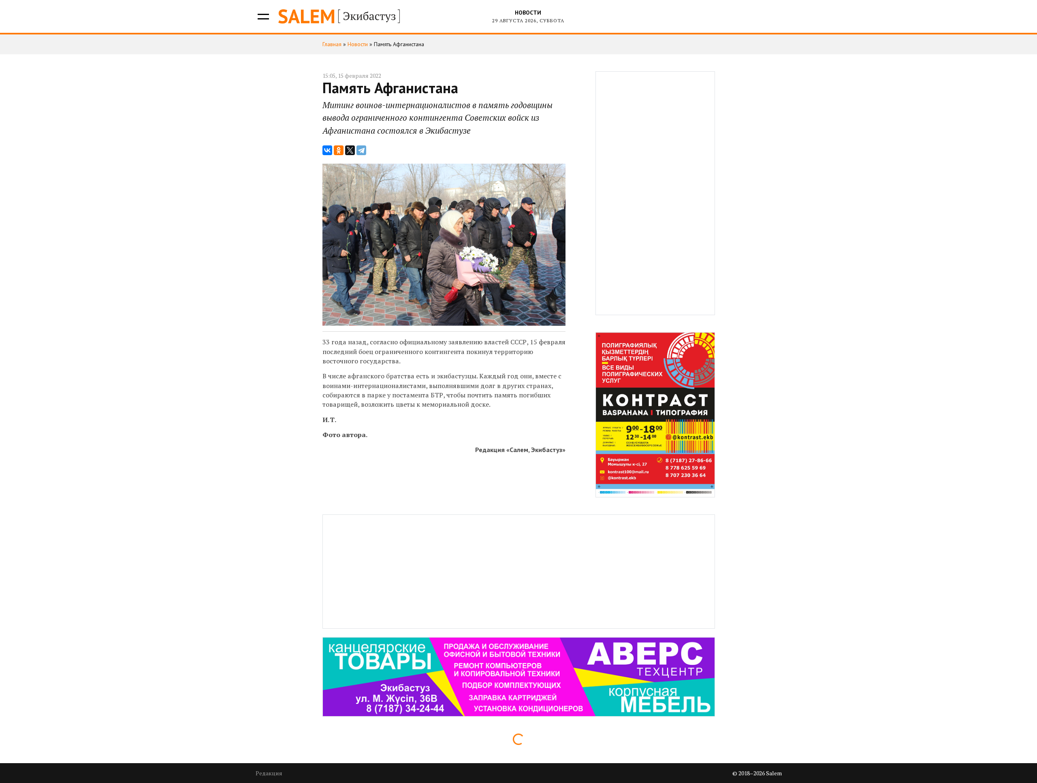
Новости (528, 12)
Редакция (269, 773)
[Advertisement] (655, 193)
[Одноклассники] (339, 150)
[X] (350, 150)
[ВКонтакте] (327, 150)
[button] (263, 16)
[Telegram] (361, 150)
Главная (331, 44)
